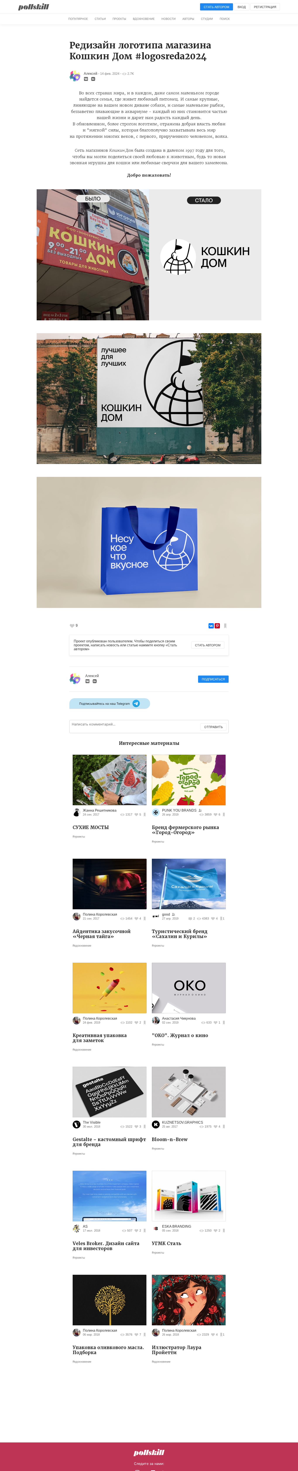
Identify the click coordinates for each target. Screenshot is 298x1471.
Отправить (213, 727)
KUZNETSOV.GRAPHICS (182, 1122)
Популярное (78, 18)
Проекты (119, 18)
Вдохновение (144, 18)
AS (85, 1226)
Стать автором (216, 7)
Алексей (90, 73)
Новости (168, 18)
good (166, 914)
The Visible (92, 1122)
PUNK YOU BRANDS (179, 810)
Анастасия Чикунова (179, 1018)
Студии (207, 18)
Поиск (225, 18)
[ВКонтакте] (211, 625)
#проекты (79, 836)
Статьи (100, 18)
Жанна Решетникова (99, 810)
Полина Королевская (100, 914)
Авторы (188, 18)
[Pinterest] (217, 625)
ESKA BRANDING (176, 1226)
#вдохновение (82, 945)
